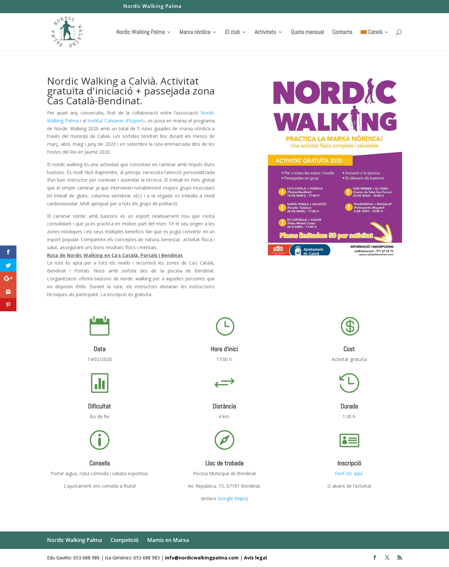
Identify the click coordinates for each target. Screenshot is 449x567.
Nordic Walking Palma (152, 6)
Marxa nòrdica (194, 33)
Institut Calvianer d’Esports (116, 120)
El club (232, 33)
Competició (124, 540)
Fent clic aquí (349, 473)
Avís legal (255, 557)
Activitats (265, 33)
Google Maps (232, 498)
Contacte (342, 33)
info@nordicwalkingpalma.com (202, 557)
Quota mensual (307, 33)
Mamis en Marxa (168, 540)
